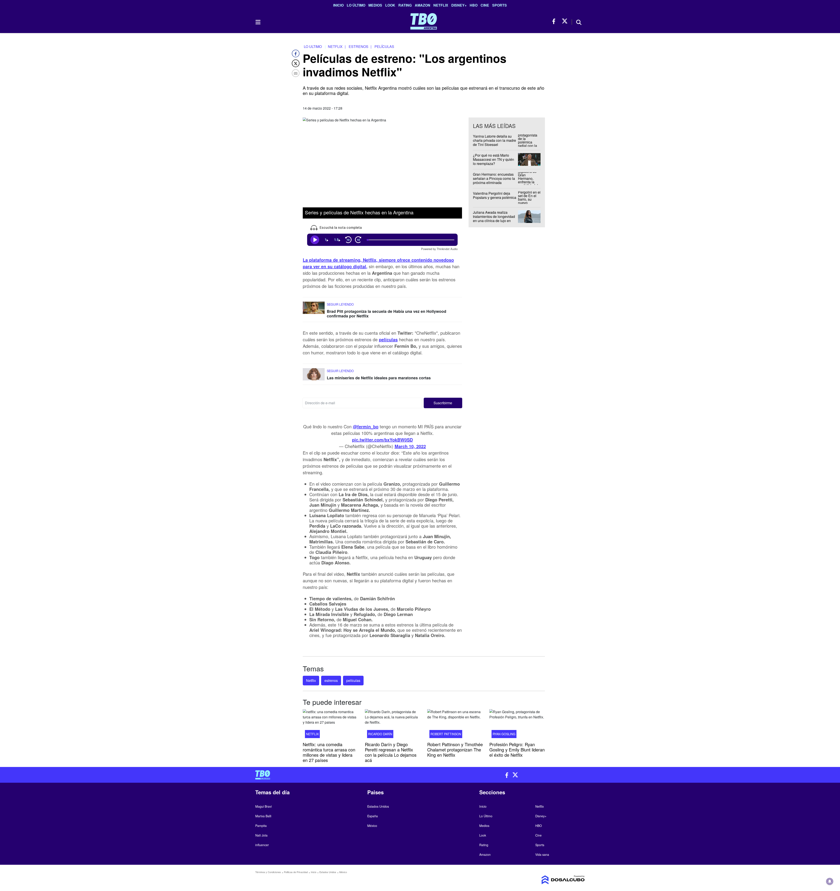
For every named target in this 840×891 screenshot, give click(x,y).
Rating (405, 5)
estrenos (331, 680)
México (372, 825)
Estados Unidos (378, 806)
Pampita (261, 825)
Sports (499, 5)
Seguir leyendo (340, 304)
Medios (375, 5)
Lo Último (356, 5)
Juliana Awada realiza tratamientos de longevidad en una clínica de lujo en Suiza (494, 219)
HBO (474, 5)
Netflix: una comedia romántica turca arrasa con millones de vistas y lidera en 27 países (329, 752)
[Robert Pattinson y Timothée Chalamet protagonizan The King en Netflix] (455, 725)
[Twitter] (295, 63)
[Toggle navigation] (257, 22)
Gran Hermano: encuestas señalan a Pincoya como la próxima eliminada (494, 178)
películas (388, 339)
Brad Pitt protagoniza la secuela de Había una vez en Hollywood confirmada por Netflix (386, 313)
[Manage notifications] (829, 881)
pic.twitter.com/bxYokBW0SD (382, 439)
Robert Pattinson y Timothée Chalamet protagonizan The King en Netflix (455, 749)
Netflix (440, 5)
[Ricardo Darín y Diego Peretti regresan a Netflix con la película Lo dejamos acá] (392, 725)
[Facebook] (295, 53)
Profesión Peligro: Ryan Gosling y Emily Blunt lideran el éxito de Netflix (517, 749)
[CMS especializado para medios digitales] (546, 879)
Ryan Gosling (504, 734)
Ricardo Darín (380, 734)
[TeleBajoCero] (336, 774)
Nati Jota (261, 835)
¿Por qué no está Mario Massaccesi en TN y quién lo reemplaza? (493, 159)
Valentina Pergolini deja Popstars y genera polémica (494, 195)
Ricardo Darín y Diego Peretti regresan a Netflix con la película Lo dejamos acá (390, 752)
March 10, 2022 (410, 446)
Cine (485, 5)
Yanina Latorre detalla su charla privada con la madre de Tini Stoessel (494, 140)
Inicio (338, 5)
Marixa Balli (263, 816)
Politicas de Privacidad (296, 872)
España (372, 816)
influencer (262, 845)
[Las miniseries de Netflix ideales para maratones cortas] (314, 376)
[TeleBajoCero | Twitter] (564, 21)
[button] (443, 403)
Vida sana (542, 854)
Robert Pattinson (445, 734)
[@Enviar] (295, 73)
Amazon (422, 5)
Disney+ (459, 5)
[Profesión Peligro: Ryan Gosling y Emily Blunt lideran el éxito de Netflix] (517, 725)
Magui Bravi (263, 806)
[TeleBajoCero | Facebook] (555, 21)
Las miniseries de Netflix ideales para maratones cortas (379, 378)
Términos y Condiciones (268, 872)
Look (390, 5)
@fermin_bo (365, 426)
